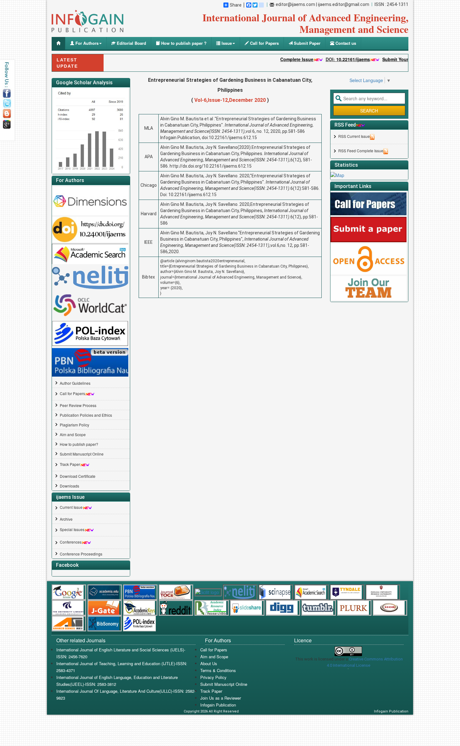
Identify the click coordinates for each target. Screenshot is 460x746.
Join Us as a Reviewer (220, 698)
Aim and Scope (73, 434)
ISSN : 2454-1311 (391, 4)
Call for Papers (264, 43)
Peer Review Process (78, 405)
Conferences (71, 542)
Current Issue (71, 507)
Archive (66, 519)
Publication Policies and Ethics (86, 415)
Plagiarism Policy (74, 424)
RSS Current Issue (354, 136)
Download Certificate (77, 476)
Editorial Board (130, 43)
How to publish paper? (79, 444)
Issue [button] (226, 43)
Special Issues (72, 529)
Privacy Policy (213, 677)
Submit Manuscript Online (82, 453)
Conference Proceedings (81, 553)
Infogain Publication (218, 705)
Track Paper (70, 464)
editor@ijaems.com (295, 4)
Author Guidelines (75, 383)
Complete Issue (282, 59)
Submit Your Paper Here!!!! (396, 59)
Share (236, 5)
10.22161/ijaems (339, 59)
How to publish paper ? (183, 43)
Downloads (69, 485)
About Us (208, 663)
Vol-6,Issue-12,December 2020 (230, 100)
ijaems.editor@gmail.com (343, 4)
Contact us (345, 43)
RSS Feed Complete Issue (360, 150)
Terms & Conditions (218, 670)
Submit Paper (306, 43)
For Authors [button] (86, 43)
